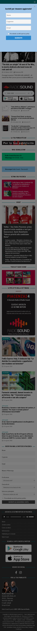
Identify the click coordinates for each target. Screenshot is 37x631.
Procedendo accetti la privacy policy (19, 34)
